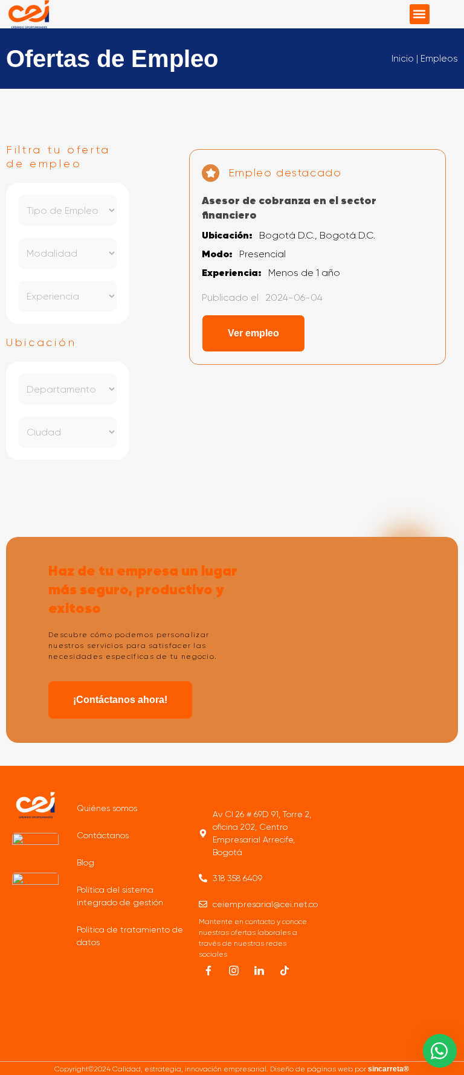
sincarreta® (388, 1069)
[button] (420, 14)
